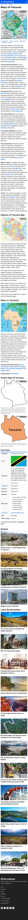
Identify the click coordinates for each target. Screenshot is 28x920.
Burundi (14, 53)
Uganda (21, 52)
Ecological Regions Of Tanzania (11, 568)
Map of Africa (15, 373)
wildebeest (4, 128)
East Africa (17, 45)
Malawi (14, 57)
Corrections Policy (5, 900)
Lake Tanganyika (6, 99)
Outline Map (22, 41)
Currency (4, 512)
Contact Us (3, 889)
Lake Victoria (10, 166)
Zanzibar (11, 197)
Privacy (2, 891)
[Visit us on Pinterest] (10, 908)
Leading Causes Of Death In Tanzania (13, 587)
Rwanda (9, 53)
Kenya (14, 52)
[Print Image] (23, 11)
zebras (12, 128)
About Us (3, 896)
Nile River (19, 168)
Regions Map (5, 41)
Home (2, 887)
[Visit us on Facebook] (5, 908)
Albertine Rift (5, 93)
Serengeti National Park (10, 124)
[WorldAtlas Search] (26, 2)
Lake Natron (18, 86)
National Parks (14, 109)
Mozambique (23, 57)
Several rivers (9, 174)
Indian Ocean (11, 61)
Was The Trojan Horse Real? (10, 651)
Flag (9, 42)
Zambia (9, 57)
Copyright (3, 893)
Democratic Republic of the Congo (11, 55)
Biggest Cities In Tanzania (10, 606)
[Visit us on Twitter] (7, 908)
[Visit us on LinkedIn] (13, 908)
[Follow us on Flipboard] (2, 908)
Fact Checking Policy (5, 898)
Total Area (4, 485)
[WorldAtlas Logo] (9, 2)
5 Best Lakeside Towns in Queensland (14, 693)
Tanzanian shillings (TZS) (17, 512)
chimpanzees (19, 111)
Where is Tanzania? (14, 41)
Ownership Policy (5, 903)
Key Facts (4, 42)
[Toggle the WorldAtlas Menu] (1, 2)
